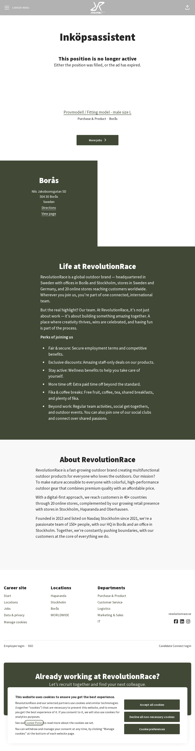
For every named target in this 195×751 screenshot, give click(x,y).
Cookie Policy (34, 723)
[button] (187, 7)
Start (7, 596)
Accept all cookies (152, 705)
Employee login (14, 646)
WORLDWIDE (60, 615)
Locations (11, 602)
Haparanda (58, 596)
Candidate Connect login (175, 646)
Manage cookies (15, 622)
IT (99, 621)
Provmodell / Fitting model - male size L (97, 112)
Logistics (104, 608)
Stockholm (58, 602)
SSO (30, 646)
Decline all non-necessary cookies (151, 717)
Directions (49, 207)
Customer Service (110, 602)
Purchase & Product (112, 596)
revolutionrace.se (180, 614)
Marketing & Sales (110, 615)
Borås (55, 608)
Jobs (7, 608)
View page (49, 213)
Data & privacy (14, 615)
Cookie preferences (152, 729)
